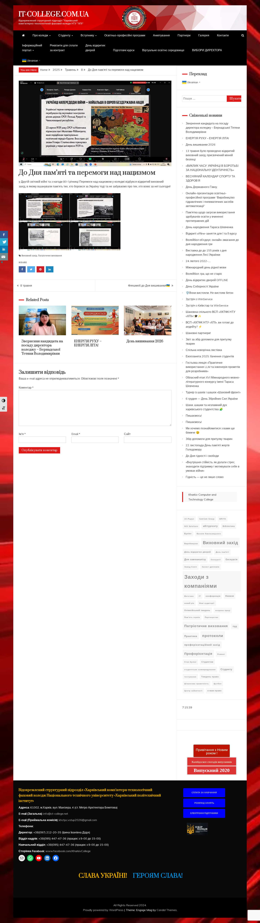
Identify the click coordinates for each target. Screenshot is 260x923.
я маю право (214, 690)
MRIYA (222, 519)
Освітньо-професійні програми (124, 35)
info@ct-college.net (55, 813)
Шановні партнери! (198, 333)
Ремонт (221, 654)
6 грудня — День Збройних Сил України (212, 398)
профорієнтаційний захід (202, 644)
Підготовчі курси (123, 50)
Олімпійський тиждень (197, 610)
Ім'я (22, 434)
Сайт (127, 434)
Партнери (184, 35)
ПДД (235, 626)
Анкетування (161, 35)
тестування (190, 677)
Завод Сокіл (190, 567)
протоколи (212, 635)
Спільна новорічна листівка (204, 350)
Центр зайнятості (193, 691)
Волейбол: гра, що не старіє (204, 273)
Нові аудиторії (206, 603)
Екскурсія (232, 559)
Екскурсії (216, 559)
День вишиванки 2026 (145, 341)
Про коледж (40, 35)
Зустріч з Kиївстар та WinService (207, 305)
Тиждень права (210, 676)
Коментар (26, 387)
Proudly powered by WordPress (103, 910)
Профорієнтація (198, 654)
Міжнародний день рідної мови (206, 267)
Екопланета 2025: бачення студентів (210, 356)
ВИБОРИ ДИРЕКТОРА (207, 50)
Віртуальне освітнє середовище (163, 50)
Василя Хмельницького (209, 534)
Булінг (188, 533)
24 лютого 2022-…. (198, 261)
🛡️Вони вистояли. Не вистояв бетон (209, 292)
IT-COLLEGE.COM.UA (54, 14)
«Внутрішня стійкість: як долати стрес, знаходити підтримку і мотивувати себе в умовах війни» (212, 466)
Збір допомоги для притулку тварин (209, 439)
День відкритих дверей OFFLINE (207, 280)
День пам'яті (222, 552)
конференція (213, 596)
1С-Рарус (189, 519)
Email (75, 434)
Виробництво (191, 543)
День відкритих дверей (95, 48)
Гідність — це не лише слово (205, 477)
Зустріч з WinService (199, 299)
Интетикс (189, 596)
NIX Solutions (191, 526)
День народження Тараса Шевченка (209, 227)
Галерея (203, 35)
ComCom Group (206, 519)
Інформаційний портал (32, 48)
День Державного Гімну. (202, 187)
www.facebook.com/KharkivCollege (68, 851)
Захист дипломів (210, 567)
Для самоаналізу (195, 559)
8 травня (26, 285)
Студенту (64, 35)
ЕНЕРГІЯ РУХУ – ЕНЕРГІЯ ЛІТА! (88, 343)
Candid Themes (167, 910)
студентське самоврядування (200, 669)
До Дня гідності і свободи (202, 456)
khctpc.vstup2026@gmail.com (78, 820)
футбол (217, 684)
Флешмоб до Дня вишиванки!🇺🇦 (149, 285)
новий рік (189, 603)
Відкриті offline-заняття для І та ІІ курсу (211, 233)
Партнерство (211, 617)
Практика (190, 636)
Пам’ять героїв (192, 617)
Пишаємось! (194, 415)
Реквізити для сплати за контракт (64, 48)
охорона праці (222, 610)
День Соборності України (202, 286)
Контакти (223, 35)
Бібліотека (229, 526)
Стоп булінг (190, 662)
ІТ (200, 596)
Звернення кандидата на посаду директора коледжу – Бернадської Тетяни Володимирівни (42, 347)
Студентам (207, 662)
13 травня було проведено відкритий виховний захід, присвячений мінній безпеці (210, 155)
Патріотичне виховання (50, 255)
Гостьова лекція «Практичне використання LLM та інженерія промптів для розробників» (213, 367)
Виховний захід (29, 255)
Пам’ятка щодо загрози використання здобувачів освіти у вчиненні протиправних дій (210, 217)
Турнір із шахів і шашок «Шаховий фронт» (213, 392)
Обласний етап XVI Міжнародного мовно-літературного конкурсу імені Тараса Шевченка (213, 382)
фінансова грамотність (196, 684)
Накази (229, 596)
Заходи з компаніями (200, 581)
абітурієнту (210, 526)
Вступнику (87, 35)
